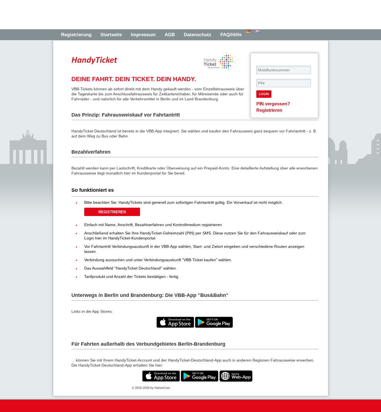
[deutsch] (248, 31)
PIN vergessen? (273, 103)
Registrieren (269, 110)
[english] (258, 31)
